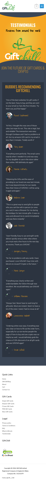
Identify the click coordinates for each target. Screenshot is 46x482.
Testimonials (6, 434)
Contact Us (6, 389)
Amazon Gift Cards (8, 403)
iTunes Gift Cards (8, 406)
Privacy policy (6, 423)
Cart (3, 387)
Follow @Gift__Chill (8, 478)
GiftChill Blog (6, 381)
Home (4, 379)
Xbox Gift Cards (7, 412)
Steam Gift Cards (7, 401)
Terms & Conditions (8, 425)
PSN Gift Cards (7, 409)
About (4, 384)
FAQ (3, 428)
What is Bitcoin (7, 431)
